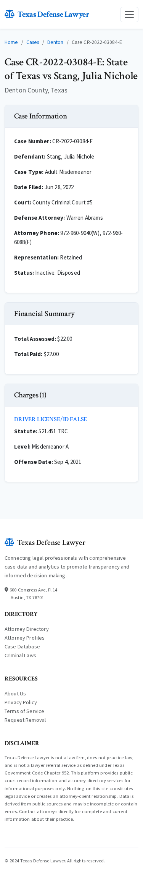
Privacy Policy (21, 702)
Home (11, 42)
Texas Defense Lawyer (53, 14)
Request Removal (25, 719)
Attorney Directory (27, 628)
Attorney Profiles (25, 637)
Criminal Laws (20, 655)
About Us (15, 693)
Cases (32, 42)
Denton (55, 42)
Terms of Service (24, 711)
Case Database (22, 646)
